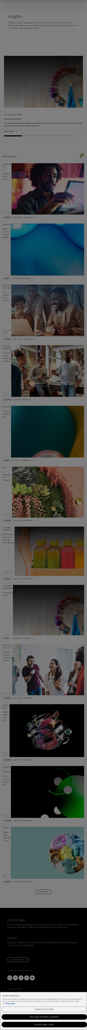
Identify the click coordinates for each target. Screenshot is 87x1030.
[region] (43, 1011)
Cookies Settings (44, 1009)
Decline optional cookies (44, 1017)
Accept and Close (44, 1024)
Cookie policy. (10, 1003)
